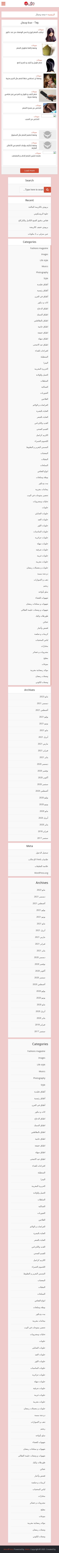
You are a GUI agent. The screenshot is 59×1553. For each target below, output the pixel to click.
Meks (27, 1549)
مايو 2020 (44, 811)
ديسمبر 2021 (42, 703)
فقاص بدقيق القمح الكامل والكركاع (33, 220)
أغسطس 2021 (42, 710)
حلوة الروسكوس (41, 213)
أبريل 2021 (43, 737)
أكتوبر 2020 (43, 777)
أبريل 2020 (43, 817)
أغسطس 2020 (42, 790)
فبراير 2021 (43, 750)
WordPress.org (41, 872)
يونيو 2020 (43, 804)
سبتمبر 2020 (42, 784)
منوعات (41, 29)
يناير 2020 (44, 824)
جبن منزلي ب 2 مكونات (38, 233)
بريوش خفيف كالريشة (39, 227)
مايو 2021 (44, 730)
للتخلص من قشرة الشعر (31, 108)
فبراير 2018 (43, 831)
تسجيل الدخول (42, 852)
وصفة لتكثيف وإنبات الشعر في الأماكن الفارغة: (22, 147)
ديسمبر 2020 (42, 764)
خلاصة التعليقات (41, 866)
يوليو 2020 (43, 797)
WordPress (8, 1549)
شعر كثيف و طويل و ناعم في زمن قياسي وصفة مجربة (21, 95)
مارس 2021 (43, 743)
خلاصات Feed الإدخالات (38, 859)
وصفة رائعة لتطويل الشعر (26, 48)
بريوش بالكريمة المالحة (38, 206)
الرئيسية (51, 14)
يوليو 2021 (43, 716)
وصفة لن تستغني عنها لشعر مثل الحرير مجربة (23, 78)
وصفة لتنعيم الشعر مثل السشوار (24, 135)
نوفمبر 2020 (43, 770)
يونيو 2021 (43, 723)
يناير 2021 (44, 757)
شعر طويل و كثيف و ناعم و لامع (29, 62)
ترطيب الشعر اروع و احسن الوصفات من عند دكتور (25, 32)
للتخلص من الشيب (32, 119)
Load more (29, 170)
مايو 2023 (44, 696)
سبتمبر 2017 (42, 838)
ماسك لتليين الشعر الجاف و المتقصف (26, 156)
